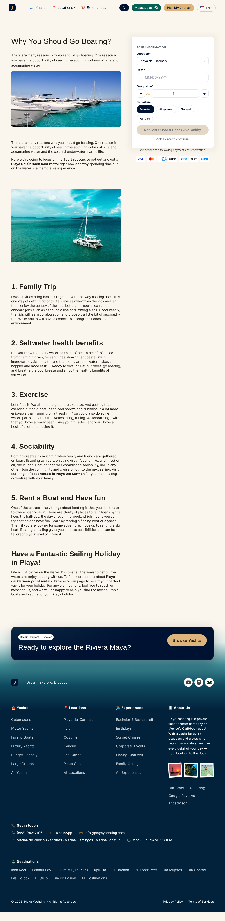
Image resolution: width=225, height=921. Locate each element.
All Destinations (94, 878)
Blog (201, 788)
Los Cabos (72, 755)
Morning (146, 109)
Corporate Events (130, 746)
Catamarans (21, 719)
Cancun (70, 746)
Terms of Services (201, 901)
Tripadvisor (177, 803)
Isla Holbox (20, 878)
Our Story (176, 788)
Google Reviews (181, 795)
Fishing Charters (129, 755)
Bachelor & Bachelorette (135, 719)
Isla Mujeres (172, 870)
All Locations (74, 772)
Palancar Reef (145, 870)
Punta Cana (73, 763)
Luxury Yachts (22, 746)
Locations (64, 8)
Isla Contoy (196, 870)
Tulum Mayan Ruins (72, 870)
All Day (145, 119)
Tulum (68, 728)
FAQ (191, 788)
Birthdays (124, 728)
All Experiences (128, 772)
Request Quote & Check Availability (172, 130)
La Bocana (120, 870)
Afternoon (166, 109)
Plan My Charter (179, 7)
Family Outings (128, 763)
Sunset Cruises (128, 737)
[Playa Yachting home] (12, 7)
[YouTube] (188, 682)
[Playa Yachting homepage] (14, 682)
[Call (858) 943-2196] (124, 7)
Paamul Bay (41, 870)
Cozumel (71, 737)
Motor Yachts (22, 728)
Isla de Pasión (64, 878)
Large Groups (22, 763)
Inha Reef (18, 870)
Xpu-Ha (100, 870)
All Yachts (19, 772)
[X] (209, 682)
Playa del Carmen (78, 719)
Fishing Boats (22, 737)
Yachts (38, 8)
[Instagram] (198, 682)
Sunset (186, 109)
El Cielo (41, 878)
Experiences (93, 8)
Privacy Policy (173, 901)
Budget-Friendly (24, 755)
